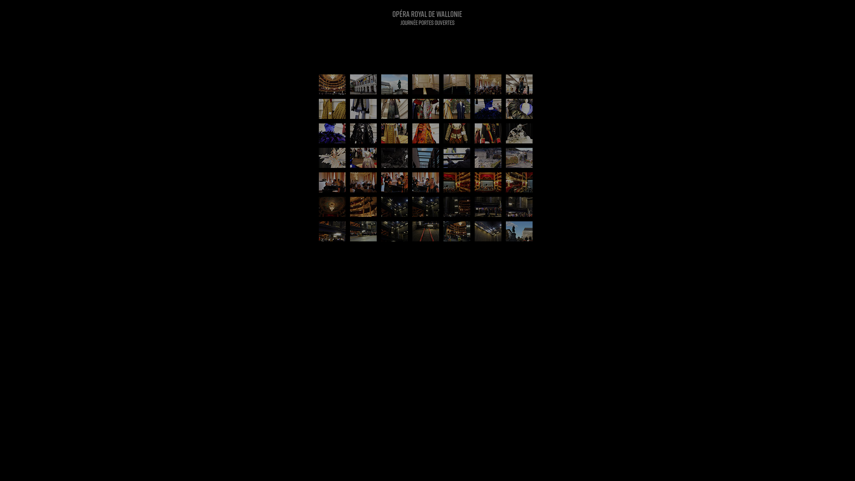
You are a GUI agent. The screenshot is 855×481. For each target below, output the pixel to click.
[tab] (332, 84)
